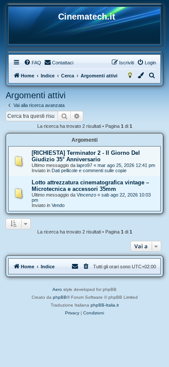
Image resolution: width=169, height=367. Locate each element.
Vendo (58, 205)
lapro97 (84, 165)
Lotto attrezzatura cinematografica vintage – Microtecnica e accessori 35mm (90, 185)
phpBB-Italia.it (105, 305)
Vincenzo (86, 194)
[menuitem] (32, 62)
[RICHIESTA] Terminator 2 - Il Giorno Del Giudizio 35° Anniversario (86, 156)
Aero (57, 289)
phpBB (60, 297)
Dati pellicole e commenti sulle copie (89, 170)
